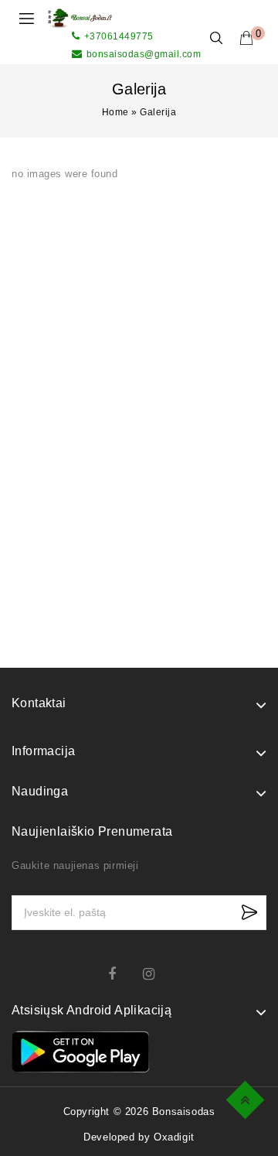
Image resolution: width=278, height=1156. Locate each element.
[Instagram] (156, 973)
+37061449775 (119, 36)
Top (247, 1097)
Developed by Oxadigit (139, 1137)
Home (115, 112)
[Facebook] (121, 973)
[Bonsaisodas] (80, 17)
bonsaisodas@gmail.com (143, 54)
